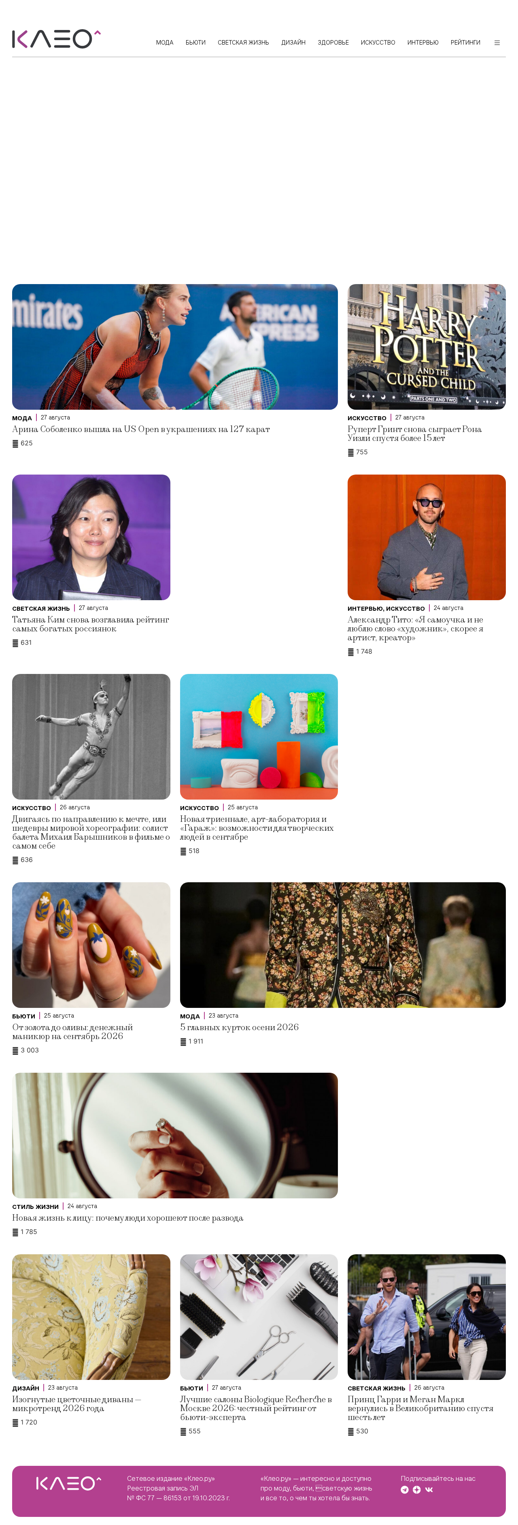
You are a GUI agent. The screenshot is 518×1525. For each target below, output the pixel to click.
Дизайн (25, 1388)
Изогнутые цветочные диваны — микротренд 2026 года (77, 1404)
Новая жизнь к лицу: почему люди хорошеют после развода (128, 1218)
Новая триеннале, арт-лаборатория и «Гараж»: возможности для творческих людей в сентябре (257, 828)
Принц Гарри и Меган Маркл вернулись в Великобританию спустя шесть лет (420, 1408)
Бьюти (23, 1016)
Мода (22, 418)
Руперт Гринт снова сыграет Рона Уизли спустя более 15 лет (415, 434)
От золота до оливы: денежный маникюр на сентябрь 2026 (72, 1032)
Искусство (367, 418)
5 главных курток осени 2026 (239, 1027)
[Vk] (429, 1490)
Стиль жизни (35, 1207)
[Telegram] (405, 1490)
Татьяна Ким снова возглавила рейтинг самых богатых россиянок (90, 624)
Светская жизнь (41, 608)
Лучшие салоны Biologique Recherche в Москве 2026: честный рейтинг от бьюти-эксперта (256, 1408)
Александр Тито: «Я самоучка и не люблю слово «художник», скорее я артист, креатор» (415, 628)
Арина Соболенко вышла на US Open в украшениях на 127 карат (141, 429)
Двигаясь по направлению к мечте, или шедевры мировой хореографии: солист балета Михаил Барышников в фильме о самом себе (91, 832)
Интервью (365, 608)
